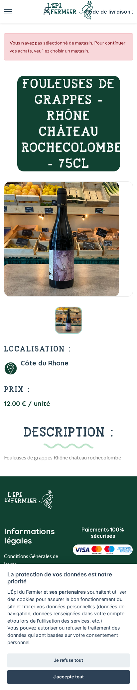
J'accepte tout (68, 676)
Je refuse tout (68, 660)
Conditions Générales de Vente (31, 560)
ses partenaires (67, 592)
